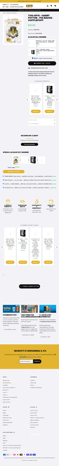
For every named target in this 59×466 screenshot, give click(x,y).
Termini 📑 (5, 392)
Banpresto (5, 440)
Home (4, 13)
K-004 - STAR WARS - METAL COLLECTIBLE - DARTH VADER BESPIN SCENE (50, 101)
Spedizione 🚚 (6, 380)
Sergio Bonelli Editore (7, 422)
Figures (4, 435)
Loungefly (5, 450)
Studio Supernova (34, 422)
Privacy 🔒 (5, 394)
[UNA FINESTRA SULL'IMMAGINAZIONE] (29, 309)
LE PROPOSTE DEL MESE (16, 6)
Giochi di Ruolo (33, 412)
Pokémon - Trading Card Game (37, 417)
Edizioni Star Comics (7, 417)
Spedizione (33, 120)
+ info (37, 54)
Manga (4, 412)
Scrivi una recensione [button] (29, 144)
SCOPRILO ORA (45, 337)
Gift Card (6, 6)
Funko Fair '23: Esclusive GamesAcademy (12, 445)
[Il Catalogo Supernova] (47, 309)
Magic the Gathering (34, 420)
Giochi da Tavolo (34, 410)
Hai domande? (34, 123)
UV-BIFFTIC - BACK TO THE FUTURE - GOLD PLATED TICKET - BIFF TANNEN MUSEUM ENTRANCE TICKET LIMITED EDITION (35, 248)
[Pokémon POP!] (11, 309)
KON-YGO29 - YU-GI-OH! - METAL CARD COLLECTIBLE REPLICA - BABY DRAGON (49, 243)
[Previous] (27, 99)
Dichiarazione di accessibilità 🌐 (10, 397)
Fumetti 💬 (6, 4)
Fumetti (4, 410)
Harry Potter (13, 13)
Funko (4, 443)
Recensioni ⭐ (6, 390)
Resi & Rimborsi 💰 (7, 382)
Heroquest (32, 427)
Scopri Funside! (6, 399)
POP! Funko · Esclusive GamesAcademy (11, 447)
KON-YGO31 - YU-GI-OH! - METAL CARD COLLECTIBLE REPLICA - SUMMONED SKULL (36, 100)
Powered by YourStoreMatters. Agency (29, 460)
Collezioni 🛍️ (14, 4)
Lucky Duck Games (34, 424)
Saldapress (5, 424)
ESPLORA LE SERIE (28, 335)
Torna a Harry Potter (30, 286)
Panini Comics (6, 420)
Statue (4, 438)
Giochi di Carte (33, 415)
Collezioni (8, 13)
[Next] (56, 99)
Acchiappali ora (10, 329)
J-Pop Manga (5, 415)
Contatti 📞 (5, 385)
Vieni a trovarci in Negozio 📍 (9, 387)
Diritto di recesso (6, 402)
